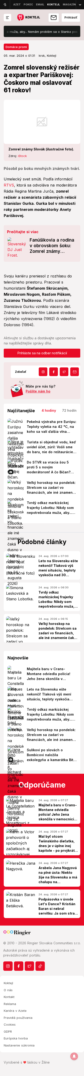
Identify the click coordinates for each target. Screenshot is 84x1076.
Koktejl (8, 983)
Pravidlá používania (18, 1018)
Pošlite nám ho (38, 391)
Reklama (10, 1004)
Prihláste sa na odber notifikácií (42, 353)
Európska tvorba (16, 1038)
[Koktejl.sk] (28, 18)
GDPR (8, 1031)
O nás (8, 990)
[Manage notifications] (74, 1056)
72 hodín (69, 410)
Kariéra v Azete (15, 1010)
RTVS (9, 185)
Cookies (10, 1024)
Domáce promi (16, 46)
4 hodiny (49, 410)
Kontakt (9, 997)
